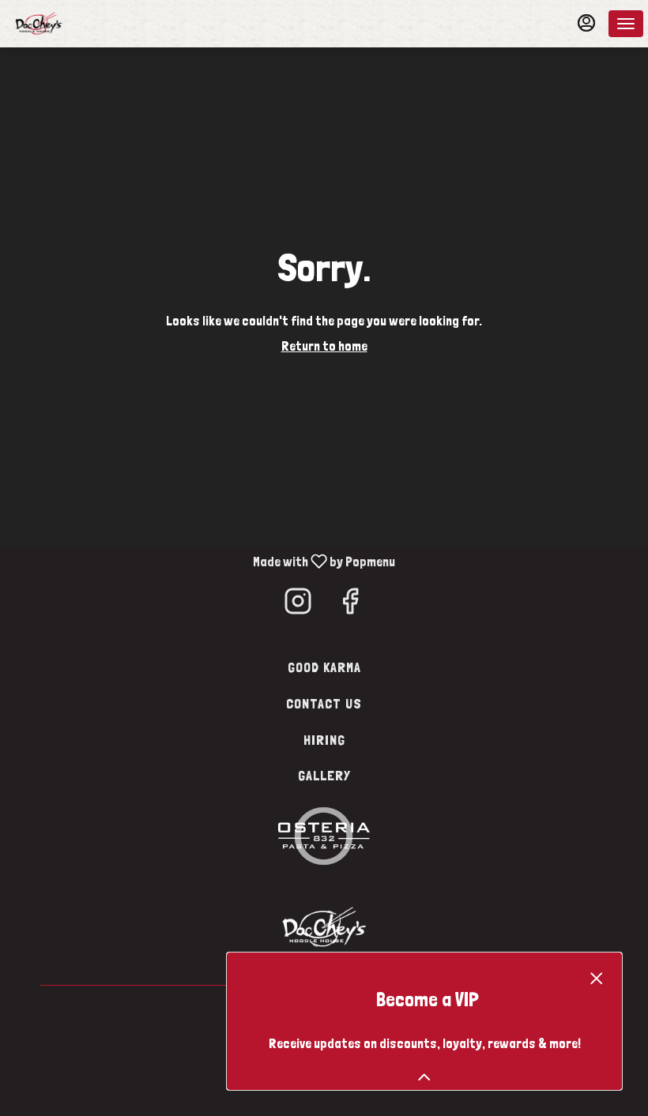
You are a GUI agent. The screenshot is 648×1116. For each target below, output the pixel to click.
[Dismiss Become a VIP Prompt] (596, 978)
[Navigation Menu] (625, 23)
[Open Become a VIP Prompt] (424, 1077)
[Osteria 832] (324, 834)
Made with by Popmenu (200, 561)
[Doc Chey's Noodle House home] (84, 23)
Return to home (324, 346)
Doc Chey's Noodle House (324, 925)
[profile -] (586, 22)
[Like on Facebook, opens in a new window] (350, 605)
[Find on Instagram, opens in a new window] (298, 605)
